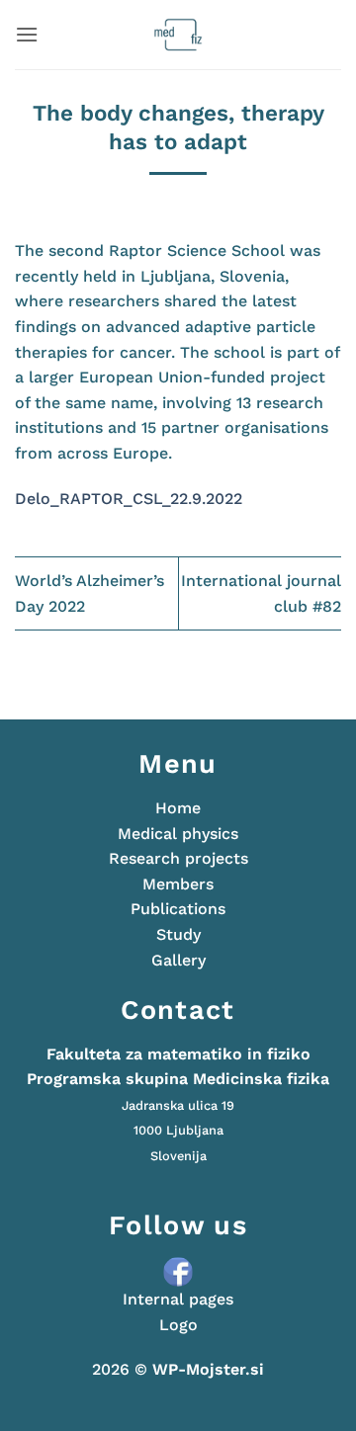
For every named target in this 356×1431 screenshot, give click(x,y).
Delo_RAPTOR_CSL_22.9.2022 (128, 498)
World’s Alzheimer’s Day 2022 (89, 593)
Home (178, 808)
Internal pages (178, 1299)
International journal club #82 (261, 593)
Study (178, 934)
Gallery (178, 960)
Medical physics (178, 833)
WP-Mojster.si (208, 1369)
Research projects (178, 858)
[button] (27, 34)
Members (178, 884)
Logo (178, 1324)
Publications (178, 908)
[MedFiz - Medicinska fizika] (178, 34)
